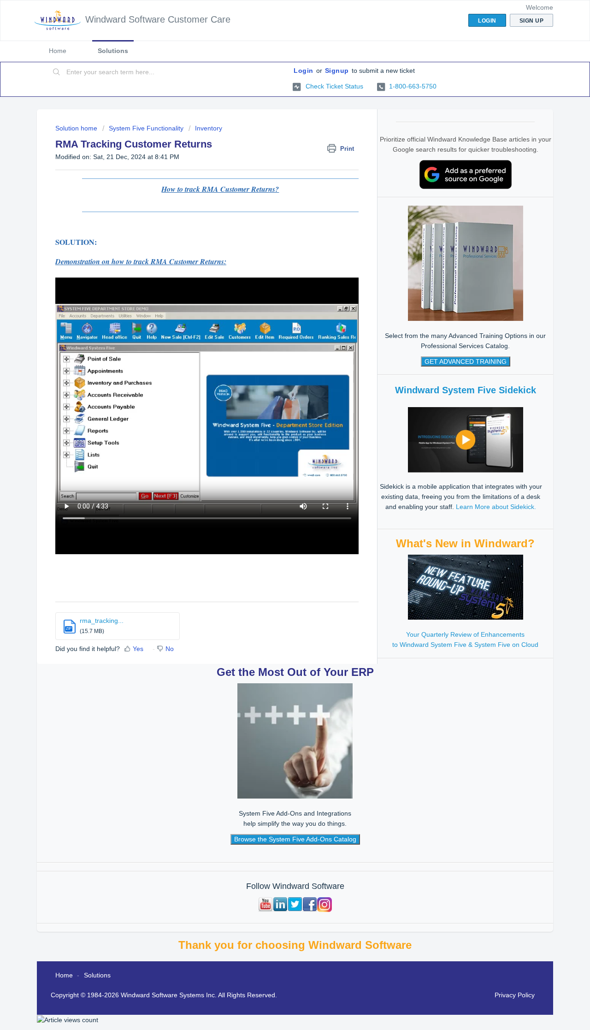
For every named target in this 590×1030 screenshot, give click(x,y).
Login (303, 70)
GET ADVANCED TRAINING (466, 361)
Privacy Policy (515, 995)
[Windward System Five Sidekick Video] (465, 439)
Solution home (77, 128)
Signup (337, 70)
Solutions (113, 50)
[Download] (278, 404)
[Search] (57, 72)
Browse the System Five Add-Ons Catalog (295, 839)
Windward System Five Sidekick (465, 390)
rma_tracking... (102, 620)
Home (57, 50)
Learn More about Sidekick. (496, 506)
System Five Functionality (146, 128)
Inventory (208, 128)
